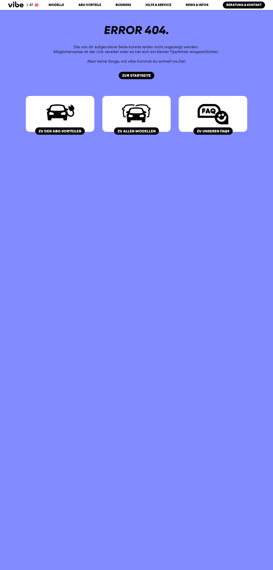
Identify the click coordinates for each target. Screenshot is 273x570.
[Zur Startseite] (16, 5)
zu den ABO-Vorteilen (60, 131)
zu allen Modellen (136, 131)
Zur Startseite (136, 75)
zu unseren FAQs (213, 131)
